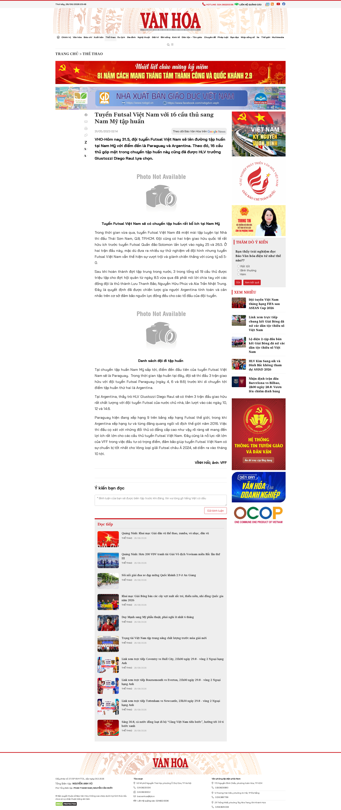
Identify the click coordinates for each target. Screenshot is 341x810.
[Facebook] (86, 115)
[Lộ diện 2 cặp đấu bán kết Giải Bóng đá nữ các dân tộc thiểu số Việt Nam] (239, 342)
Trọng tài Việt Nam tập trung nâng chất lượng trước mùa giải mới (164, 638)
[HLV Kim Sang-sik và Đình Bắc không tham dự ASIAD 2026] (239, 364)
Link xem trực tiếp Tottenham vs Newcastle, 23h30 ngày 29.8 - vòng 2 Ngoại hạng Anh (171, 702)
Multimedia (278, 37)
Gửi (238, 282)
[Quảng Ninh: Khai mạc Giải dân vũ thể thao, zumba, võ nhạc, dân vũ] (108, 539)
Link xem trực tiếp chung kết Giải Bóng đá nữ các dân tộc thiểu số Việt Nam (266, 323)
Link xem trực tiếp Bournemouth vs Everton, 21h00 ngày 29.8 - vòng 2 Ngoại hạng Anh (171, 682)
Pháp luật (223, 37)
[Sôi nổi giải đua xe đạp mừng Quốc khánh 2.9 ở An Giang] (108, 581)
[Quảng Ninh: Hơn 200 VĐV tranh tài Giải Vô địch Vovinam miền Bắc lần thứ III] (108, 560)
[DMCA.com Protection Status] (66, 803)
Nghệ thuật (144, 37)
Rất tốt (245, 266)
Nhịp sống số (248, 37)
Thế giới (265, 37)
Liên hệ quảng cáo (250, 4)
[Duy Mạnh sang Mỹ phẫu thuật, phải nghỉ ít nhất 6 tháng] (108, 623)
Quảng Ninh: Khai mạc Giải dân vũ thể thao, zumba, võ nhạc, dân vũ (165, 533)
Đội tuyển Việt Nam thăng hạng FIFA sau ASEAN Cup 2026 (264, 303)
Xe (258, 37)
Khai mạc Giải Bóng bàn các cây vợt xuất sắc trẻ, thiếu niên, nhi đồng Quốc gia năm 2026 (172, 598)
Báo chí (88, 37)
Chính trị (66, 37)
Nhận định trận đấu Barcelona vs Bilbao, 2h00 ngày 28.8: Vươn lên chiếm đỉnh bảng (265, 385)
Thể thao (110, 37)
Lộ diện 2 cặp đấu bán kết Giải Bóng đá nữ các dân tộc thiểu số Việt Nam (267, 345)
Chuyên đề (210, 37)
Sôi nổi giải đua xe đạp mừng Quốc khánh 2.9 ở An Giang (159, 575)
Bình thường (248, 270)
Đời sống (165, 37)
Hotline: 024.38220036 (219, 4)
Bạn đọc (234, 37)
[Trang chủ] (58, 37)
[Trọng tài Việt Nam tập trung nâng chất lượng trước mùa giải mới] (108, 644)
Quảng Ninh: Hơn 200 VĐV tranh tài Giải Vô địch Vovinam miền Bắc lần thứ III (171, 556)
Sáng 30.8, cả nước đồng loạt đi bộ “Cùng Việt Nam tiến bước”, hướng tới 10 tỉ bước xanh (173, 723)
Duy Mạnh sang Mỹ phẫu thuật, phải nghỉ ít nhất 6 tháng (158, 617)
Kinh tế (176, 37)
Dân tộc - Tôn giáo (192, 37)
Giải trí (155, 37)
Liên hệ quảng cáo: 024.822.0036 (153, 800)
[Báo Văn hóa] (170, 20)
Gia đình (131, 37)
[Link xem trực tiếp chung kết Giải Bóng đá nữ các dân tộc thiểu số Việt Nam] (239, 320)
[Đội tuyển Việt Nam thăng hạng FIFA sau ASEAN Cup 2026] (239, 302)
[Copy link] (86, 135)
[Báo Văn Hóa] (170, 762)
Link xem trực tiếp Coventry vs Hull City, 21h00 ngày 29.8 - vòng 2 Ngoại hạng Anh (173, 661)
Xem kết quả (252, 282)
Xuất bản (99, 37)
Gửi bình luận (215, 510)
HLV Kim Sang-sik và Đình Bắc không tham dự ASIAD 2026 (265, 365)
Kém (243, 274)
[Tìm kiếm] (168, 44)
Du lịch (121, 37)
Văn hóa (77, 37)
